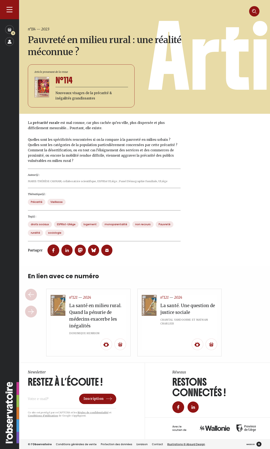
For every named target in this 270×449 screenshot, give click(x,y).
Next (31, 311)
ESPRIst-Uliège (66, 224)
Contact (157, 444)
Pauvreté (164, 224)
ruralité (35, 233)
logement (90, 224)
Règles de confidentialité (93, 412)
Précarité (36, 202)
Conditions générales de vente (76, 444)
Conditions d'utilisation (43, 415)
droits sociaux (40, 224)
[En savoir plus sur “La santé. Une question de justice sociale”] (211, 344)
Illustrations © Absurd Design (186, 444)
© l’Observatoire (40, 444)
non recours (143, 224)
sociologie (54, 233)
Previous (31, 295)
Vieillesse (56, 202)
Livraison (142, 444)
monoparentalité (116, 224)
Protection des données (116, 444)
